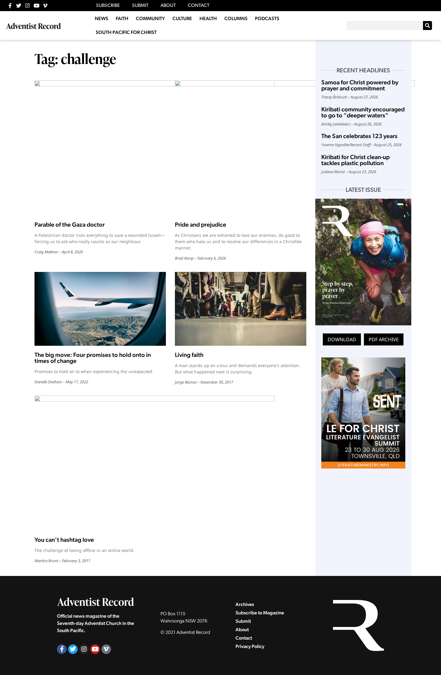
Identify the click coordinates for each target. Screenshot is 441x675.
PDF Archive (384, 339)
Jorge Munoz (186, 382)
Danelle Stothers (48, 381)
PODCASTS (267, 18)
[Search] (427, 25)
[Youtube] (36, 6)
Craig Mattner (46, 252)
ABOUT (168, 5)
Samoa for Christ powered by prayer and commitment (359, 85)
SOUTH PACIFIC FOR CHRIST (126, 32)
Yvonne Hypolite (335, 144)
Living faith (189, 354)
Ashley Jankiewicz (335, 124)
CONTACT (198, 5)
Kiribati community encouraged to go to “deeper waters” (363, 112)
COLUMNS (236, 18)
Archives (245, 604)
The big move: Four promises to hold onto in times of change (92, 357)
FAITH (122, 18)
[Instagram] (27, 6)
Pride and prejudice (200, 224)
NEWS (101, 18)
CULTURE (182, 18)
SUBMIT (140, 5)
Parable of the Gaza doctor (69, 224)
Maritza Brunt (46, 560)
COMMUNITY (150, 18)
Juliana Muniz (333, 171)
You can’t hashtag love (64, 539)
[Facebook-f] (10, 6)
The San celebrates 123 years (359, 136)
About (242, 629)
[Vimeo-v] (45, 6)
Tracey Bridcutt (334, 97)
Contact (244, 638)
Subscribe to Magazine (260, 613)
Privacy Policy (250, 646)
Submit (243, 621)
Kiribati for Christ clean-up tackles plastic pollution (355, 160)
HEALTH (208, 18)
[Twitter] (19, 6)
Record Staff (360, 144)
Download (342, 339)
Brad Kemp (184, 258)
